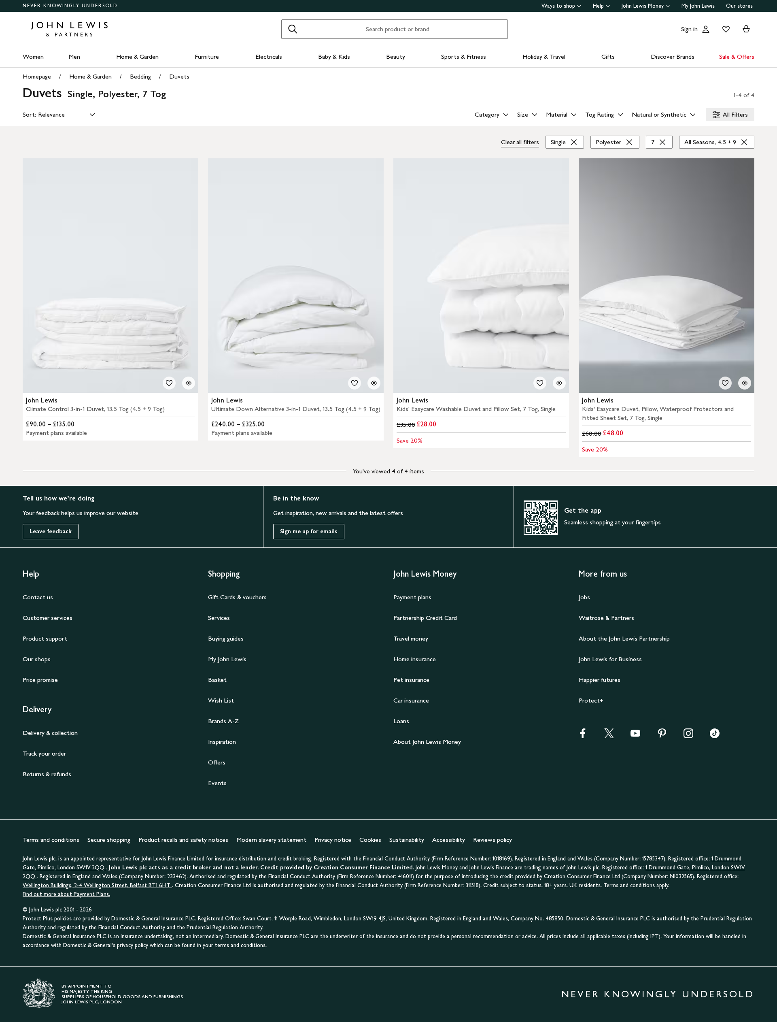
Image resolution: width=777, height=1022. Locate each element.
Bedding (140, 76)
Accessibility (448, 839)
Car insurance (411, 700)
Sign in (689, 29)
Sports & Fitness (463, 56)
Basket (217, 679)
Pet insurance (411, 679)
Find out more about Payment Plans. (66, 894)
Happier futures (599, 679)
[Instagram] (688, 736)
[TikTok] (715, 736)
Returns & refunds (47, 774)
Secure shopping (108, 839)
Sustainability (406, 839)
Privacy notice (332, 839)
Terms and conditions (51, 839)
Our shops (37, 659)
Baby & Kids (334, 56)
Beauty (395, 56)
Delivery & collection (50, 733)
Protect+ (591, 700)
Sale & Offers (736, 56)
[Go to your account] (706, 29)
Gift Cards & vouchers (237, 597)
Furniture (207, 56)
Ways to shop (558, 5)
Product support (45, 638)
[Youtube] (635, 736)
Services (219, 618)
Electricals (268, 56)
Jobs (584, 597)
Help (598, 5)
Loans (401, 721)
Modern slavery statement (271, 839)
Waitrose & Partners (606, 618)
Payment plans (412, 597)
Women (33, 56)
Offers (216, 762)
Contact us (38, 597)
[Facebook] (583, 736)
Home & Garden (137, 56)
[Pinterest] (662, 736)
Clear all (520, 142)
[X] (609, 736)
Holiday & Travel (543, 56)
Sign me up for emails (309, 531)
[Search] (292, 29)
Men (74, 56)
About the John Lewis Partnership (624, 638)
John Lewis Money (643, 5)
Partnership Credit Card (425, 618)
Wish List (221, 700)
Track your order (44, 753)
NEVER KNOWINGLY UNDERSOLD (70, 6)
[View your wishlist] (724, 29)
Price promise (40, 679)
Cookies (370, 839)
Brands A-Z (223, 721)
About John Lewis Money (427, 741)
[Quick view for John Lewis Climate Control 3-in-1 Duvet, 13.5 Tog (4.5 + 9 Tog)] (188, 383)
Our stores (739, 5)
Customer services (47, 618)
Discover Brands (672, 56)
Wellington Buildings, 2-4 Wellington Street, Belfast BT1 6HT (97, 885)
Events (217, 783)
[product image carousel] (110, 275)
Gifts (608, 56)
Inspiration (222, 741)
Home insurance (414, 659)
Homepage (37, 76)
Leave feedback (51, 531)
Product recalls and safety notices (183, 839)
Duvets (179, 76)
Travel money (410, 638)
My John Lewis (698, 5)
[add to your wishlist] (169, 383)
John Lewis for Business (610, 659)
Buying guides (226, 638)
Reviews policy (492, 839)
